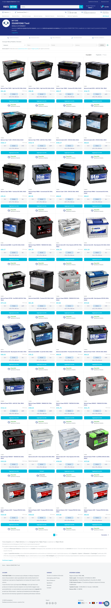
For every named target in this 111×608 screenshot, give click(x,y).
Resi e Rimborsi (51, 580)
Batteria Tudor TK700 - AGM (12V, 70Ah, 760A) (40, 140)
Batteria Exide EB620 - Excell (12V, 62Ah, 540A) (12, 245)
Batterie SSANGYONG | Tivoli (13, 565)
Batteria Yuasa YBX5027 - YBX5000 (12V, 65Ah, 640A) (95, 404)
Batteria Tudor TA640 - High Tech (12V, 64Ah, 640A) (41, 88)
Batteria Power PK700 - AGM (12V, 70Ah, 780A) (12, 403)
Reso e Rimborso (56, 37)
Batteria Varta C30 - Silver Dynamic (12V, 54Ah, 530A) (68, 457)
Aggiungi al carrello (14, 101)
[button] (106, 603)
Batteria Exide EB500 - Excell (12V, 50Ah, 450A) (40, 351)
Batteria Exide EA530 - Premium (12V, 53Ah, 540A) (41, 298)
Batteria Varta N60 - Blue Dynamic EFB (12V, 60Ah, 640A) (96, 299)
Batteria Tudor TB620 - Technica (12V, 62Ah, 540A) (68, 88)
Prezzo (104, 54)
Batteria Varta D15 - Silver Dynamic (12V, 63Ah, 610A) (41, 456)
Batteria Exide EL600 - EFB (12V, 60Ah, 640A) (67, 140)
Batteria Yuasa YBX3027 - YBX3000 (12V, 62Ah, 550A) (12, 457)
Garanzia (49, 585)
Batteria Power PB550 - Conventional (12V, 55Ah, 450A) (41, 192)
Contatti (49, 587)
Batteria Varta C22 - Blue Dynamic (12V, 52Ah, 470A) (13, 351)
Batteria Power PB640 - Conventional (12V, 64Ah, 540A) (96, 192)
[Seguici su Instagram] (50, 603)
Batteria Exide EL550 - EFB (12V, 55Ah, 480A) (95, 140)
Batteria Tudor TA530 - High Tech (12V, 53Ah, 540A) (13, 88)
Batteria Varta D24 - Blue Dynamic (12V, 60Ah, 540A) (97, 245)
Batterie (6, 12)
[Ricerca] (81, 6)
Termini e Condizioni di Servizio (55, 575)
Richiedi (42, 471)
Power (30, 189)
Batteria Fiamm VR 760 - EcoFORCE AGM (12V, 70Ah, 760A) (13, 299)
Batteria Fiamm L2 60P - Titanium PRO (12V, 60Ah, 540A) (41, 510)
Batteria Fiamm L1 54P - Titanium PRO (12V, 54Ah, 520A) (68, 510)
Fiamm (2, 296)
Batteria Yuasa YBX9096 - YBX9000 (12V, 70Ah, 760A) (40, 404)
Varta (57, 242)
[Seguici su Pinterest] (53, 603)
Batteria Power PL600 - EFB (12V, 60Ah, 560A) (95, 351)
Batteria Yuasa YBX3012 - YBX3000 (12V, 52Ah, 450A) (40, 245)
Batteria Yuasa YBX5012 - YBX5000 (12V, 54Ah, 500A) (67, 299)
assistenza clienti (22, 48)
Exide (85, 86)
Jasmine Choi (21, 602)
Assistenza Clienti (22, 12)
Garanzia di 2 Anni (35, 37)
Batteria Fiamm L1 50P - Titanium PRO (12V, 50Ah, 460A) (96, 510)
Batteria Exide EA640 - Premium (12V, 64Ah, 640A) (68, 351)
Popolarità (98, 54)
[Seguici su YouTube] (55, 603)
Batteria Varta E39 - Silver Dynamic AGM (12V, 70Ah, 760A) (69, 245)
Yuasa (30, 242)
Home (3, 565)
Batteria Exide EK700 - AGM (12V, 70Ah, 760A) (95, 88)
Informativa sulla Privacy (53, 578)
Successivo (104, 535)
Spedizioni (49, 583)
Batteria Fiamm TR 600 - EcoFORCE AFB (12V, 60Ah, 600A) (97, 457)
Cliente (90, 7)
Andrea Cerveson (13, 602)
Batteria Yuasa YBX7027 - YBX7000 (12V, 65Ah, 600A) (67, 404)
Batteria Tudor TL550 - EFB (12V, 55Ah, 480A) (67, 191)
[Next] (107, 58)
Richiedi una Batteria (99, 37)
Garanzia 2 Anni (105, 1)
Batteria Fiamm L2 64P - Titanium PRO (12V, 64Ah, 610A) (13, 510)
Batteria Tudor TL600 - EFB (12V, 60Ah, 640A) (12, 140)
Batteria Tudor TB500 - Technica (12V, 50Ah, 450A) (13, 191)
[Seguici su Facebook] (47, 603)
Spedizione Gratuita (93, 1)
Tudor (2, 86)
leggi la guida (35, 48)
